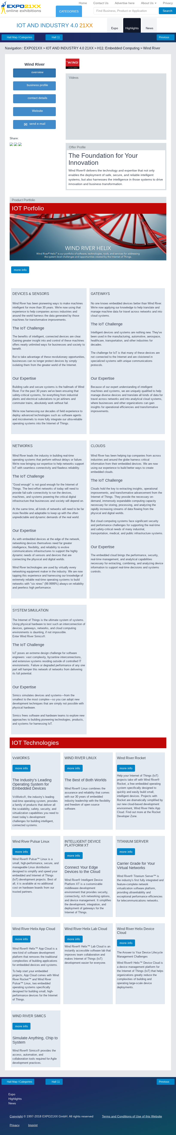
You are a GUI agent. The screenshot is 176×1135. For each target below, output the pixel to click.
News (149, 28)
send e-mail (36, 123)
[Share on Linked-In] (20, 144)
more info (20, 270)
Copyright (16, 1116)
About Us (147, 3)
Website (36, 110)
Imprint (33, 1125)
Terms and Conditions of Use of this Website (132, 1116)
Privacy (168, 3)
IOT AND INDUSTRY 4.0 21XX (70, 48)
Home (83, 3)
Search (167, 10)
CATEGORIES (69, 11)
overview (36, 72)
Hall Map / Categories (19, 37)
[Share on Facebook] (15, 144)
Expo (114, 28)
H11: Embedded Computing (118, 48)
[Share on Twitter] (11, 144)
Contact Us (100, 3)
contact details (36, 98)
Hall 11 (55, 37)
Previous (164, 37)
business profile (36, 85)
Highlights (132, 28)
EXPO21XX (33, 48)
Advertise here (125, 3)
